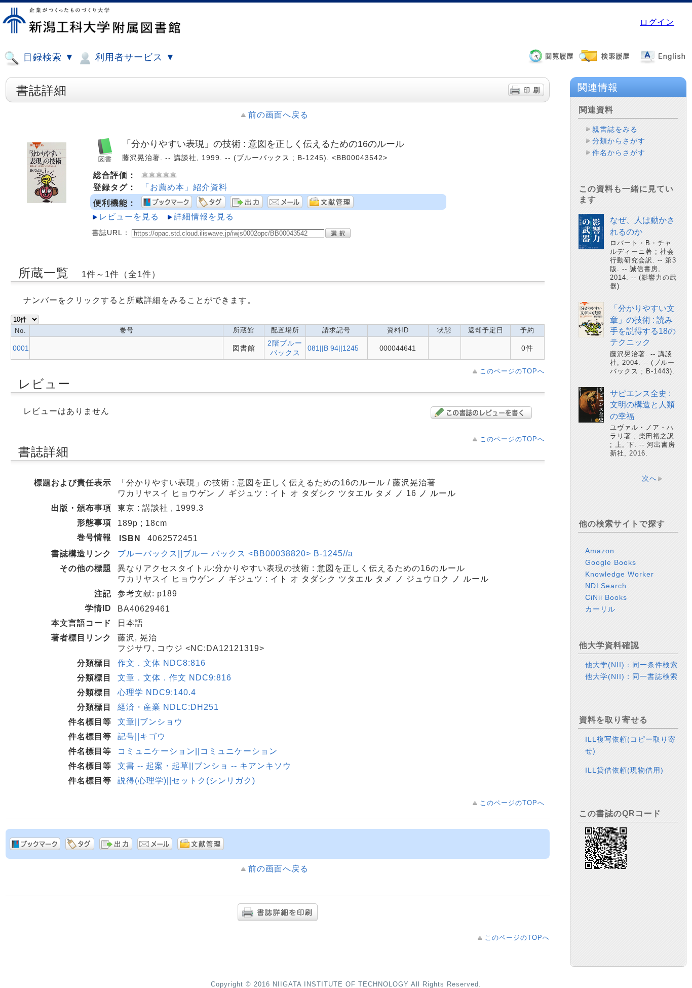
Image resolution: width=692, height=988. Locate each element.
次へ (649, 478)
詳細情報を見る (204, 216)
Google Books (610, 562)
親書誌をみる (615, 129)
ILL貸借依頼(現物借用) (624, 770)
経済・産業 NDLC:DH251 (168, 707)
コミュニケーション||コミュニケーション (198, 751)
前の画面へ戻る (278, 114)
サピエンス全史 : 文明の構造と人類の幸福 (642, 405)
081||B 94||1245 (333, 348)
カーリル (600, 609)
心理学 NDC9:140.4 (157, 692)
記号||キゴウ (142, 736)
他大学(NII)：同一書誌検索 (631, 676)
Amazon (599, 551)
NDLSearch (606, 586)
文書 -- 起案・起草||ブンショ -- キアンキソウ (204, 766)
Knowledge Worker (619, 574)
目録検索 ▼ (47, 57)
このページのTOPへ (512, 371)
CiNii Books (606, 597)
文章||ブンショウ (150, 721)
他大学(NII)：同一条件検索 (631, 665)
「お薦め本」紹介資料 (184, 187)
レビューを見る (129, 216)
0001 (21, 348)
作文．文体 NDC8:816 (162, 663)
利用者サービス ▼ (133, 57)
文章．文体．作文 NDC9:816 (175, 677)
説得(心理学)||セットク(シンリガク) (186, 780)
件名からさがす (618, 152)
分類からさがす (618, 141)
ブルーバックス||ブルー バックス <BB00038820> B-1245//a (235, 553)
